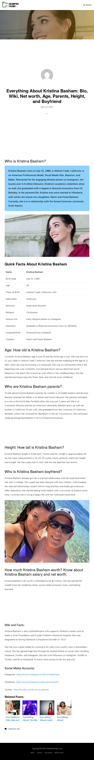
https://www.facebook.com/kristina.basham (37, 682)
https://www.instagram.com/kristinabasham (38, 674)
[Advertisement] (47, 57)
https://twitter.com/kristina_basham (31, 689)
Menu (89, 5)
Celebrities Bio (13, 729)
